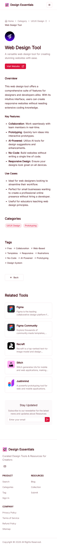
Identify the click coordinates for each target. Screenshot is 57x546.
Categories (7, 487)
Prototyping (31, 225)
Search (5, 481)
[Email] (4, 466)
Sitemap (6, 529)
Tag (4, 492)
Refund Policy (9, 523)
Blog (33, 481)
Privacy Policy (9, 512)
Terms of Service (10, 518)
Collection (36, 487)
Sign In (5, 498)
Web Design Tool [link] (13, 25)
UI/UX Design (37, 21)
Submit (34, 492)
